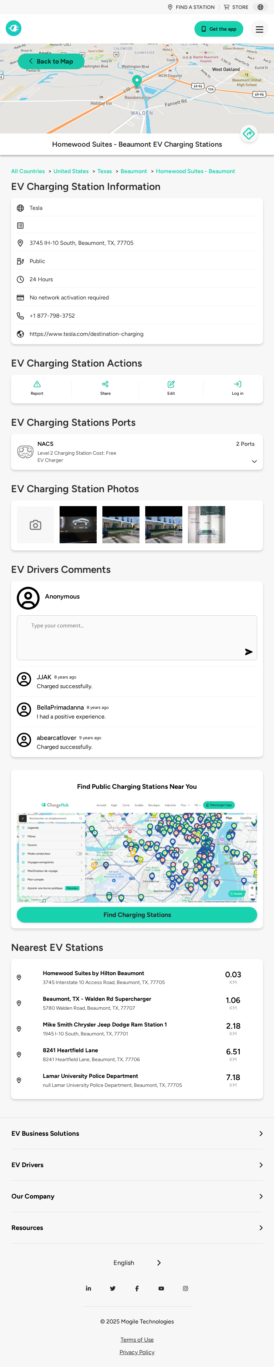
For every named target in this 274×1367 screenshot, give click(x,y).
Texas (104, 171)
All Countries (28, 171)
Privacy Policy (137, 1352)
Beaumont (134, 171)
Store (240, 7)
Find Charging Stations (137, 915)
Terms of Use (137, 1339)
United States (71, 171)
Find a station (195, 7)
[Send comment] (249, 652)
